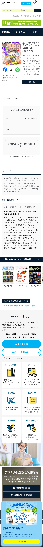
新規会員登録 (21, 344)
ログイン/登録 (26, 3)
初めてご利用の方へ (21, 352)
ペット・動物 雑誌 (13, 16)
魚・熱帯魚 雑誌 (26, 16)
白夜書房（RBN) (12, 78)
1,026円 (26, 119)
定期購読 (6, 32)
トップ (4, 16)
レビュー (37, 32)
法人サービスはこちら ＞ (12, 358)
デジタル (7, 128)
